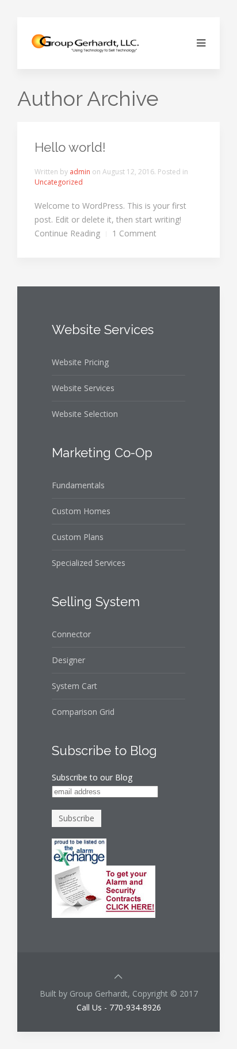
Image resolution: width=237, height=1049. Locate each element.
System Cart (74, 685)
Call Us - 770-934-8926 (119, 1007)
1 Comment (134, 233)
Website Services (83, 387)
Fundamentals (78, 485)
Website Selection (85, 413)
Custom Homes (81, 511)
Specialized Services (88, 562)
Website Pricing (80, 362)
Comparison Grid (83, 711)
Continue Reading (67, 233)
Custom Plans (78, 536)
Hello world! (70, 147)
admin (80, 172)
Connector (71, 634)
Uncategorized (59, 182)
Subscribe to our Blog (92, 777)
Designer (68, 659)
